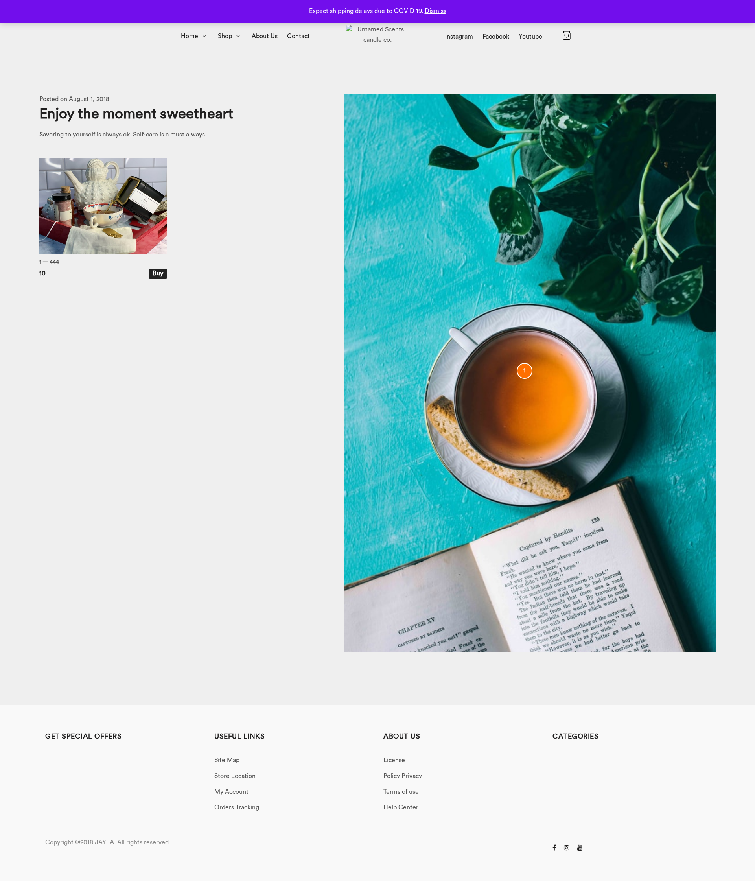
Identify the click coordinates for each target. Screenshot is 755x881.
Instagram (459, 36)
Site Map (226, 760)
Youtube (530, 36)
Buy (158, 273)
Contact (298, 36)
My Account (231, 792)
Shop (225, 36)
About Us (265, 36)
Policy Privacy (402, 776)
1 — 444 (49, 262)
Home (189, 36)
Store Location (235, 776)
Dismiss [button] (435, 11)
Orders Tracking (236, 807)
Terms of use (401, 792)
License (394, 760)
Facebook (495, 36)
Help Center (400, 807)
